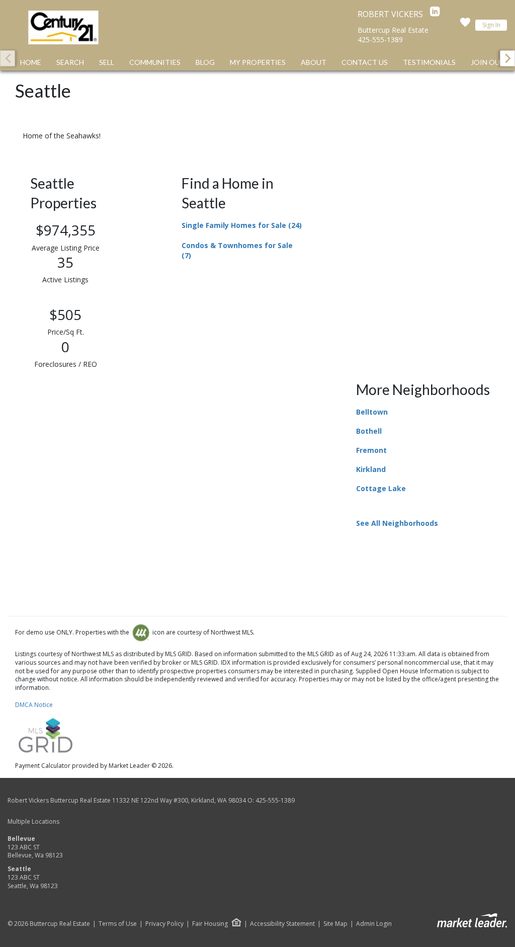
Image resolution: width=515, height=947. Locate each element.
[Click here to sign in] (465, 25)
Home (30, 62)
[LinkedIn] (435, 14)
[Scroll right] (507, 58)
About (313, 62)
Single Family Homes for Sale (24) (242, 225)
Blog (205, 62)
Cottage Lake (381, 488)
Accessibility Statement (282, 924)
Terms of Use (118, 924)
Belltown (372, 412)
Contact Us (364, 62)
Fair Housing (210, 923)
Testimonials (429, 62)
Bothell (369, 431)
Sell (106, 62)
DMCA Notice (34, 704)
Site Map (335, 924)
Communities (155, 62)
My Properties (258, 62)
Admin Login (374, 924)
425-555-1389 (380, 39)
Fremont (371, 450)
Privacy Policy (164, 924)
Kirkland (371, 469)
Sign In (491, 25)
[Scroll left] (7, 58)
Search (70, 62)
